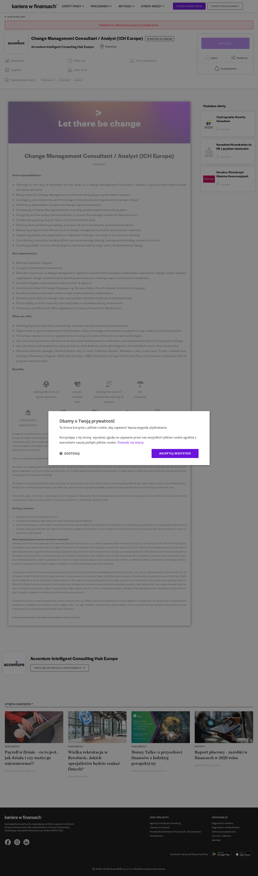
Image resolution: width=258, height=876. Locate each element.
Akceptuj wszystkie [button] (175, 453)
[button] (69, 453)
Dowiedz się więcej (130, 442)
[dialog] (129, 438)
